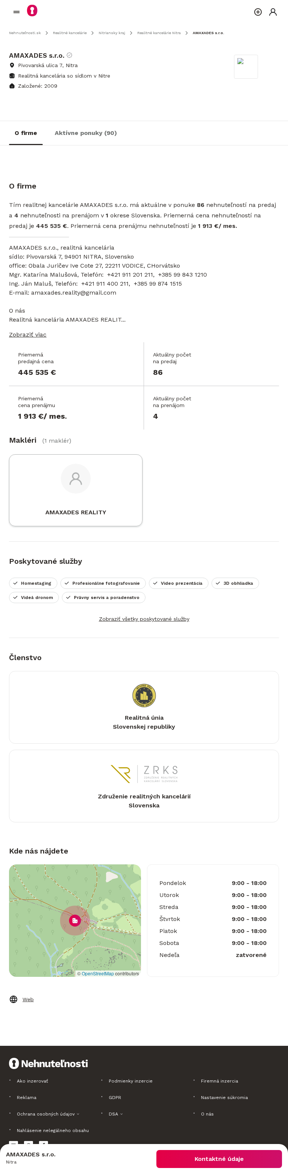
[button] (75, 921)
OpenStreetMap (98, 973)
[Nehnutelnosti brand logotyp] (16, 11)
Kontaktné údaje (219, 1158)
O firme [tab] (26, 132)
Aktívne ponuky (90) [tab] (86, 132)
